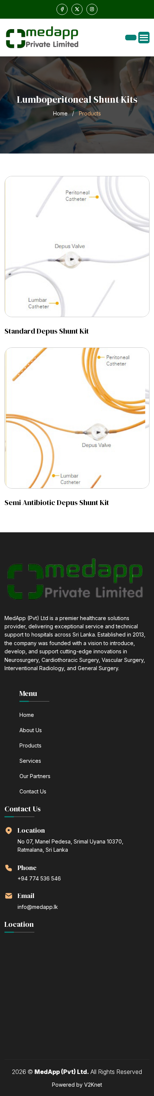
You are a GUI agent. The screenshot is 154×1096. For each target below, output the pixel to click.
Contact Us (32, 791)
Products (30, 745)
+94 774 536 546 (39, 878)
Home (60, 113)
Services (30, 761)
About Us (30, 730)
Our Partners (34, 776)
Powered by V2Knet (77, 1084)
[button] (144, 37)
